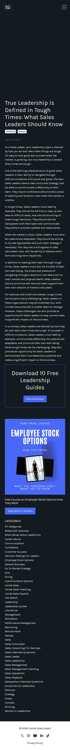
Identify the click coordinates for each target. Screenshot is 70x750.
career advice (13, 539)
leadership (10, 132)
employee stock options (19, 560)
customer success (16, 551)
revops (9, 635)
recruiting (11, 627)
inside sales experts (17, 593)
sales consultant (15, 644)
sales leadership (15, 660)
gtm (7, 572)
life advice (11, 610)
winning (10, 706)
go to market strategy (18, 568)
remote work (13, 631)
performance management (20, 623)
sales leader (12, 656)
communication (14, 543)
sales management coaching (22, 669)
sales (8, 639)
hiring (8, 576)
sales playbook (13, 677)
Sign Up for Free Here (20, 511)
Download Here (35, 399)
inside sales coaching (18, 589)
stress (8, 698)
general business (15, 564)
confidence (11, 547)
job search (11, 597)
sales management (16, 664)
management (12, 614)
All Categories (13, 526)
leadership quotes (16, 606)
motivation (11, 618)
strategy (10, 694)
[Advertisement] (35, 51)
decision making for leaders (22, 555)
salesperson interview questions (24, 681)
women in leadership (17, 710)
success (9, 702)
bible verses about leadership (23, 534)
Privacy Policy (35, 743)
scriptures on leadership (20, 685)
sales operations (15, 673)
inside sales (12, 585)
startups (22, 132)
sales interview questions (20, 652)
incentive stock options (19, 581)
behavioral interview (17, 530)
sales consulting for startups (22, 648)
